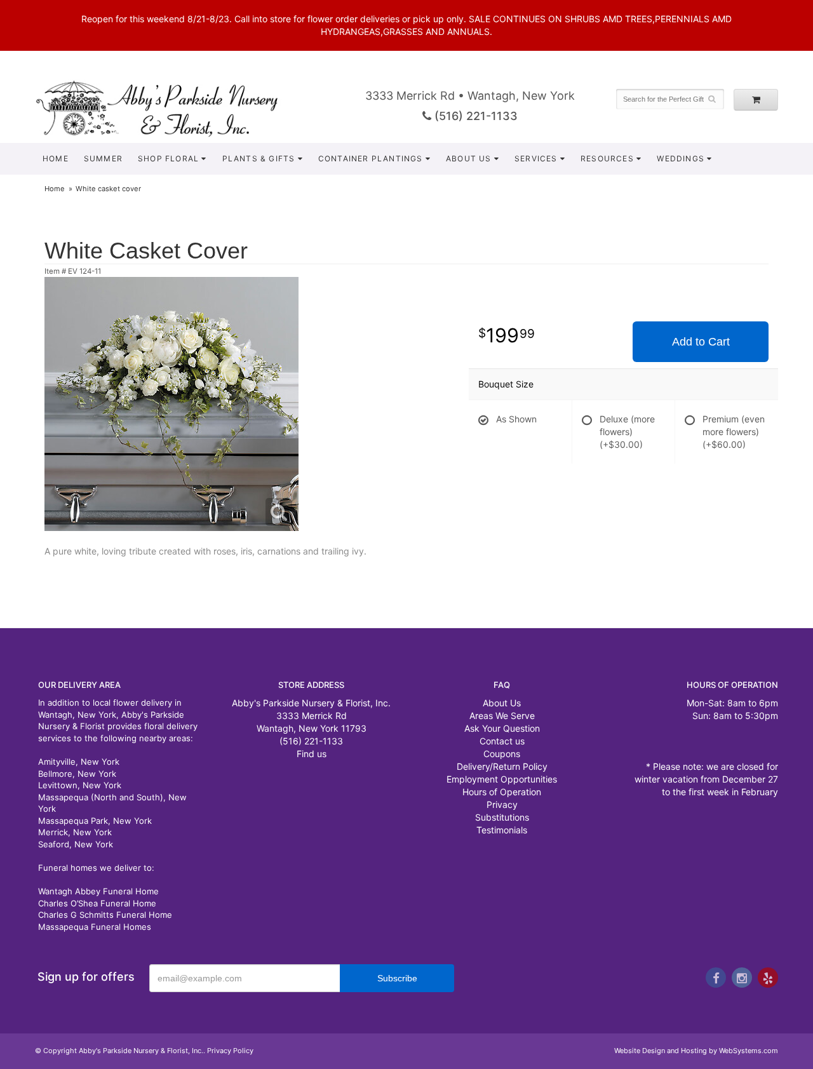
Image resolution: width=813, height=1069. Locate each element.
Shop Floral (168, 158)
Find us (311, 753)
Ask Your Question (502, 728)
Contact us (502, 741)
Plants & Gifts (258, 158)
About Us (469, 158)
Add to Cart (701, 341)
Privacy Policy (230, 1050)
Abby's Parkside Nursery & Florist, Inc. (169, 108)
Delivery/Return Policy (502, 766)
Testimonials (501, 829)
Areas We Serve (502, 715)
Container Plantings (370, 158)
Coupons (501, 753)
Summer (103, 158)
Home (56, 158)
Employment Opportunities (502, 779)
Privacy (502, 804)
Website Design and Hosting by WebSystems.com (696, 1050)
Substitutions (502, 817)
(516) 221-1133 (474, 116)
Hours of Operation (501, 791)
